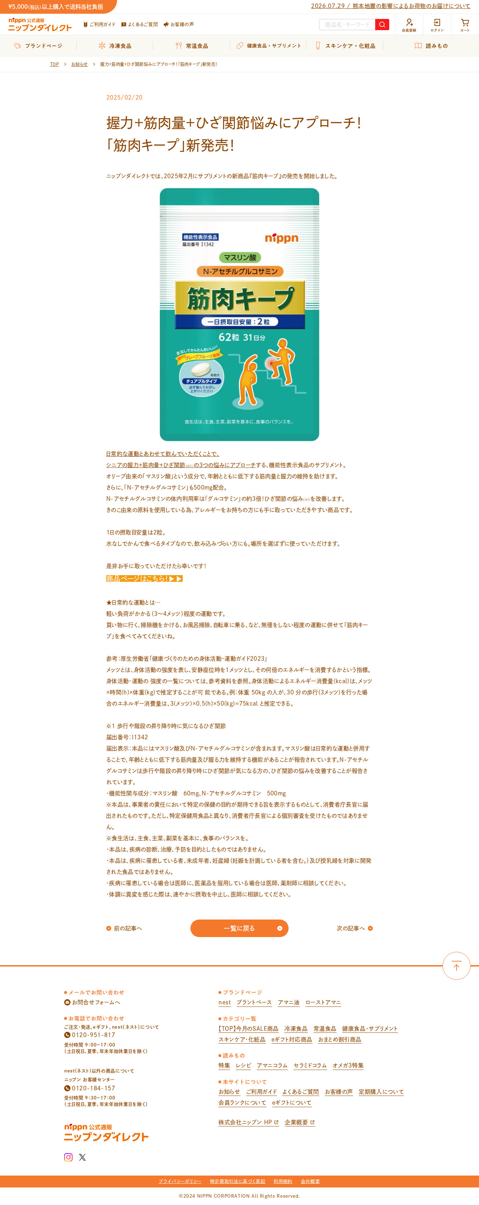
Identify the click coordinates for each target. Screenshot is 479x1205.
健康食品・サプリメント (370, 1028)
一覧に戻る (239, 928)
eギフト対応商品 (291, 1039)
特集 (224, 1065)
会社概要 (310, 1181)
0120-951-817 (93, 1035)
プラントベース (254, 1002)
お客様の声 (182, 24)
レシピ (243, 1065)
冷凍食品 (296, 1028)
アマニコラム (272, 1065)
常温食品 (325, 1028)
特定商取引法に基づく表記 (237, 1181)
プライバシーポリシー (180, 1181)
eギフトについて (292, 1102)
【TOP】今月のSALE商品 (248, 1028)
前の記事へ (128, 928)
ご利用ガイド (102, 24)
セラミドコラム (310, 1065)
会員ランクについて (242, 1102)
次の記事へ (351, 928)
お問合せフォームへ (96, 1002)
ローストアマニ (323, 1002)
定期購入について (381, 1092)
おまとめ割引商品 (340, 1039)
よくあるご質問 (143, 24)
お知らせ (229, 1092)
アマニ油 (289, 1002)
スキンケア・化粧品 (242, 1039)
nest (224, 1002)
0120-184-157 (93, 1088)
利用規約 (283, 1181)
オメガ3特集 (348, 1065)
